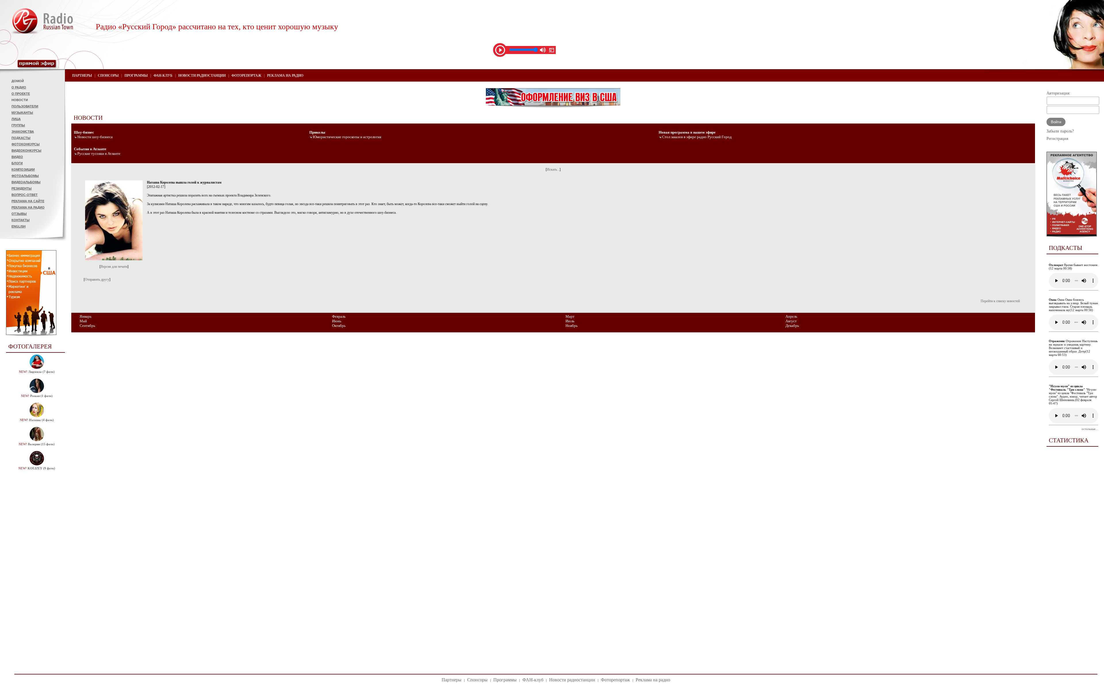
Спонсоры (108, 76)
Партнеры (82, 76)
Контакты (21, 220)
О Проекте (21, 93)
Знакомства (23, 131)
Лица (16, 119)
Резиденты (22, 188)
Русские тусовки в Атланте (98, 153)
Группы (18, 125)
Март (570, 316)
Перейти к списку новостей (1000, 301)
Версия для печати (114, 267)
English (19, 226)
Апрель (791, 316)
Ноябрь (572, 325)
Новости (20, 100)
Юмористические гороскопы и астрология (347, 137)
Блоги (17, 163)
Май (83, 321)
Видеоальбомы (26, 182)
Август (791, 321)
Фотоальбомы (25, 176)
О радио (19, 87)
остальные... (1090, 429)
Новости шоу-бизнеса (95, 137)
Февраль (339, 316)
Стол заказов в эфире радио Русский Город (697, 137)
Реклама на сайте (28, 201)
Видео (17, 157)
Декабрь (792, 325)
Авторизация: (1058, 93)
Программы (136, 76)
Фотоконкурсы (26, 144)
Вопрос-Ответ (25, 194)
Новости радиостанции (202, 76)
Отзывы (19, 213)
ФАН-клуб (163, 76)
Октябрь (339, 325)
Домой (18, 81)
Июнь (336, 321)
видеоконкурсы (26, 150)
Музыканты (22, 112)
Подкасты (21, 138)
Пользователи (25, 106)
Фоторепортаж (246, 76)
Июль (570, 321)
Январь (85, 316)
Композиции (23, 169)
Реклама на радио (28, 207)
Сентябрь (87, 325)
